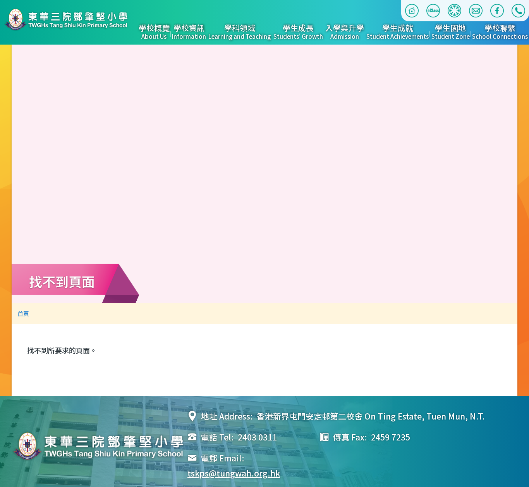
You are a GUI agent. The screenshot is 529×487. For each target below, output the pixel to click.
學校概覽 (154, 32)
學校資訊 (189, 32)
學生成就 (397, 32)
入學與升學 (344, 32)
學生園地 (450, 32)
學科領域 (239, 32)
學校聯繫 (500, 32)
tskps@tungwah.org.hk (233, 473)
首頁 (23, 313)
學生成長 (298, 32)
